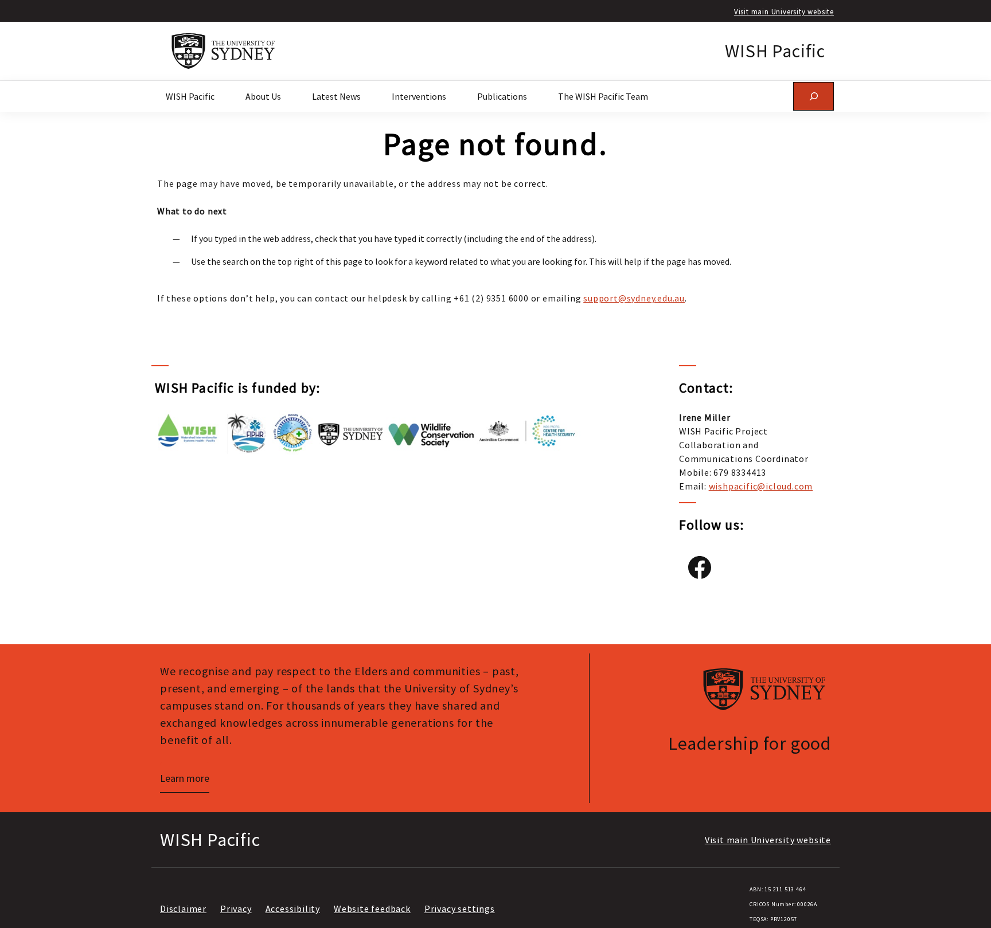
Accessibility (293, 908)
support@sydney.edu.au (634, 298)
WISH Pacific (775, 51)
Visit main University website (784, 11)
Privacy (236, 908)
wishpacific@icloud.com (761, 486)
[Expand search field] (813, 96)
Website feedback (372, 908)
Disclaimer (183, 908)
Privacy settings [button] (459, 908)
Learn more (184, 778)
